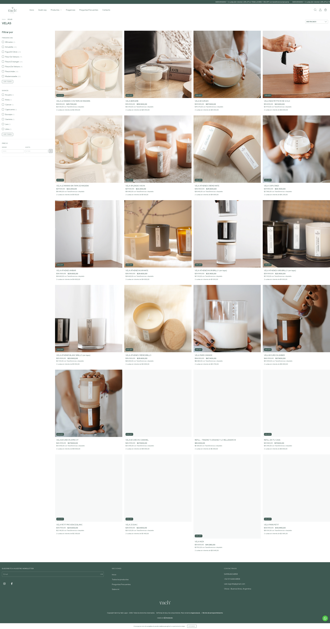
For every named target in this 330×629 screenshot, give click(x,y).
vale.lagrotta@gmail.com (234, 584)
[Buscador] (315, 10)
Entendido (192, 626)
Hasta (27, 147)
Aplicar (51, 151)
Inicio (32, 10)
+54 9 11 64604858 (232, 579)
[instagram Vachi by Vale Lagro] (4, 583)
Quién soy (42, 10)
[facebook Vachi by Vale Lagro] (11, 583)
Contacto (106, 10)
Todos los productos (120, 579)
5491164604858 (231, 574)
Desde (4, 147)
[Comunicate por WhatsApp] (325, 618)
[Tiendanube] (165, 618)
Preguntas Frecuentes (88, 10)
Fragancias (70, 10)
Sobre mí (115, 589)
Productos (55, 10)
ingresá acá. (195, 613)
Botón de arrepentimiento (213, 613)
